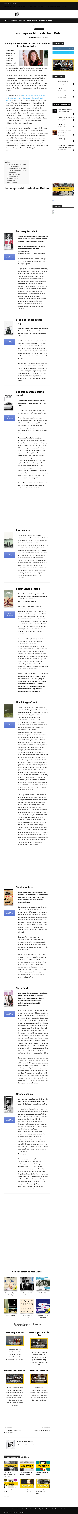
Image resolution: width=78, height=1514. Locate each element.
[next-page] (8, 1497)
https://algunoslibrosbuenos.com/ (25, 1444)
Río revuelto (26, 95)
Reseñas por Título (31, 6)
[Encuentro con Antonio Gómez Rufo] (55, 132)
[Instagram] (69, 8)
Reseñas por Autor (20, 6)
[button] (72, 21)
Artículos (22, 20)
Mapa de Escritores (51, 6)
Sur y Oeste (12, 180)
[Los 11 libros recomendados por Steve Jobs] (11, 1466)
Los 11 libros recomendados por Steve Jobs (9, 1474)
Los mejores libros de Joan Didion (16, 164)
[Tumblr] (32, 1419)
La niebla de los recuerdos (66, 117)
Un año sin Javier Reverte (42, 1430)
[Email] (27, 1419)
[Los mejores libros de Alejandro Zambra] (27, 1466)
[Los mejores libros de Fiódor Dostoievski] (27, 1483)
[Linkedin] (23, 1419)
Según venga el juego (38, 95)
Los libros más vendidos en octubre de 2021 (12, 1431)
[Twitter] (72, 8)
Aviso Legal (55, 1509)
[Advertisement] (27, 206)
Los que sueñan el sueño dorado (18, 170)
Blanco (60, 88)
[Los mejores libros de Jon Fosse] (11, 1483)
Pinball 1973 (62, 124)
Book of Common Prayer (14, 98)
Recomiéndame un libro (46, 20)
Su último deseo (13, 178)
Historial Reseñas (32, 20)
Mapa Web (41, 1509)
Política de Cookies (65, 1509)
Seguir (71, 49)
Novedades (14, 20)
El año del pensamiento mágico (17, 168)
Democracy (26, 98)
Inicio (5, 25)
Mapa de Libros (41, 6)
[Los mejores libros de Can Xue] (43, 1466)
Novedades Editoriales (9, 6)
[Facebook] (6, 1419)
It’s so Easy (61, 139)
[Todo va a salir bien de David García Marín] (55, 111)
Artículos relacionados (12, 1457)
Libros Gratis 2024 (61, 6)
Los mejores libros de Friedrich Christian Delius (42, 1491)
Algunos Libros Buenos (35, 37)
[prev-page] (5, 1497)
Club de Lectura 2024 (31, 1509)
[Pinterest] (14, 1419)
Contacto (48, 1509)
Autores (17, 25)
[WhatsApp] (19, 1419)
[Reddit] (32, 1448)
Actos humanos (63, 81)
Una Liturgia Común (14, 176)
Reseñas (7, 20)
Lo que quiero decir (14, 166)
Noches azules (13, 182)
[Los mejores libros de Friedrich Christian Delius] (43, 1483)
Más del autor (25, 1457)
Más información (9, 257)
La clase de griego (63, 95)
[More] (36, 1419)
